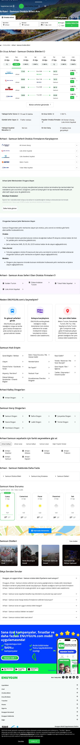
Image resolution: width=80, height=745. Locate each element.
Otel (3, 689)
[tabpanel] (40, 24)
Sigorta (4, 708)
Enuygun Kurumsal (8, 712)
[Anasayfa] (0, 45)
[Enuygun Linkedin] (74, 677)
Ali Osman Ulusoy (25, 145)
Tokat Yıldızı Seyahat (26, 168)
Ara (72, 73)
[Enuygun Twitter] (70, 677)
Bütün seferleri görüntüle (39, 105)
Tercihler (21, 741)
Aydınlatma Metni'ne (27, 734)
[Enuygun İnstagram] (67, 677)
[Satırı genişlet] (76, 145)
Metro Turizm (24, 162)
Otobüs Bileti (6, 45)
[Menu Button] (45, 6)
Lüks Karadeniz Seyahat (27, 156)
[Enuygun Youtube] (77, 677)
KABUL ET (34, 741)
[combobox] (11, 25)
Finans (4, 704)
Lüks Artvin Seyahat (26, 151)
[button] (40, 531)
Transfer (4, 701)
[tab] (8, 17)
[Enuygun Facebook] (63, 677)
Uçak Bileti (5, 685)
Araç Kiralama (6, 697)
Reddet (49, 734)
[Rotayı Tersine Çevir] (20, 24)
